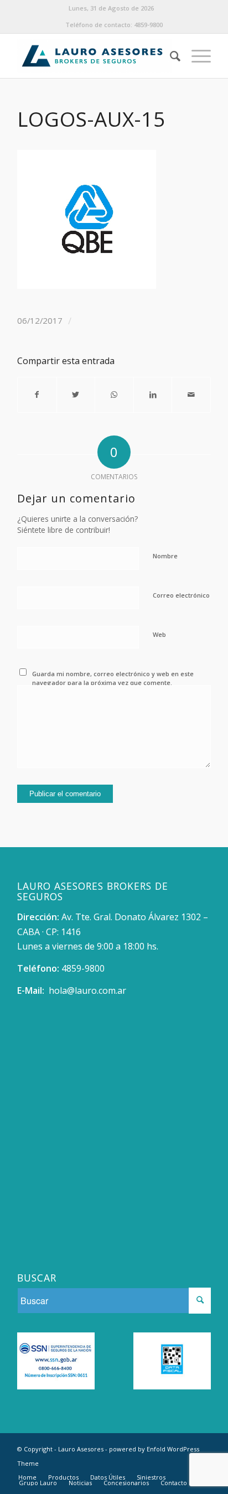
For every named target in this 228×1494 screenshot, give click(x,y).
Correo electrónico (181, 595)
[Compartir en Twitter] (76, 394)
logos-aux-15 (91, 119)
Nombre (165, 556)
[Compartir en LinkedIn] (153, 394)
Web (159, 634)
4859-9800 (148, 24)
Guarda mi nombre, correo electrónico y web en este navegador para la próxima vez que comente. (113, 678)
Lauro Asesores (80, 1449)
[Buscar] (169, 56)
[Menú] (195, 56)
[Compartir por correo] (191, 394)
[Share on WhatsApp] (114, 394)
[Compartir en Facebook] (37, 394)
